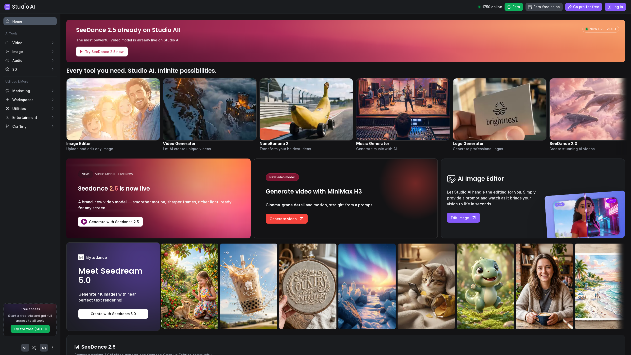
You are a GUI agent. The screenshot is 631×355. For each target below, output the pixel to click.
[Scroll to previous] (72, 109)
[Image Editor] (113, 114)
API (25, 347)
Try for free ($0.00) (30, 329)
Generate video (283, 219)
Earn (516, 7)
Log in (618, 7)
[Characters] (34, 348)
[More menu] (53, 348)
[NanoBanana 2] (306, 114)
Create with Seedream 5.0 (113, 314)
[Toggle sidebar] (7, 7)
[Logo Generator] (499, 114)
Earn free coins (546, 7)
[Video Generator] (210, 114)
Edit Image (460, 218)
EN (44, 347)
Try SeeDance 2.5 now (104, 52)
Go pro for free (586, 7)
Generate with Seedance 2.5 (114, 222)
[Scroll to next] (619, 109)
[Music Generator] (403, 114)
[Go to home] (23, 6)
